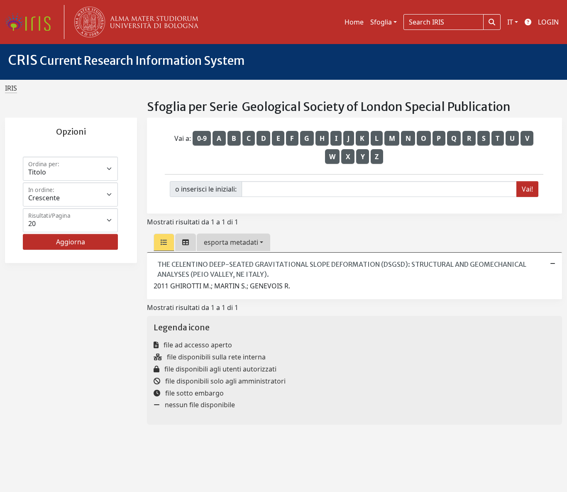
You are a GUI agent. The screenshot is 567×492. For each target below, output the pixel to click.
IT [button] (510, 22)
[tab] (164, 242)
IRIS (11, 88)
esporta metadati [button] (231, 242)
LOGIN (548, 22)
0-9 (202, 138)
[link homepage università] (134, 22)
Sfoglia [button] (381, 22)
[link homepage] (31, 22)
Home (354, 22)
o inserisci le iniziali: (206, 189)
